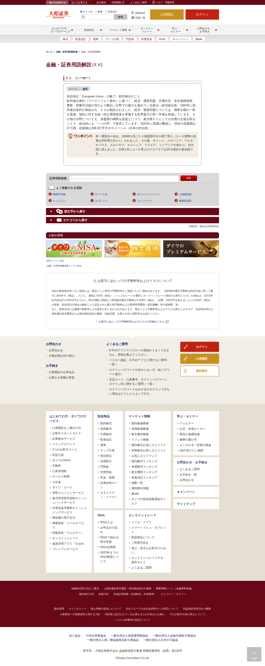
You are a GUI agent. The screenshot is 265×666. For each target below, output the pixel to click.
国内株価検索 (140, 423)
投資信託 (112, 11)
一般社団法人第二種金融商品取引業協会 (113, 639)
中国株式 (106, 434)
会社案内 (101, 2)
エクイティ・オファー (173, 594)
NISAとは (106, 522)
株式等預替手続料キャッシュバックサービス (69, 500)
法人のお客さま (79, 2)
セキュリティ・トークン (109, 494)
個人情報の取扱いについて (106, 608)
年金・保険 (107, 477)
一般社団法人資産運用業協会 (129, 635)
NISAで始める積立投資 (109, 539)
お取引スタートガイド (66, 433)
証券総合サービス (63, 438)
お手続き (52, 365)
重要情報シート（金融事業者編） (175, 588)
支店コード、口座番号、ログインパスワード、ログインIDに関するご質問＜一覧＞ (139, 381)
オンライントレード (65, 538)
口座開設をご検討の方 (66, 427)
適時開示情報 (140, 488)
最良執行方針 (86, 594)
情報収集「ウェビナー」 (68, 532)
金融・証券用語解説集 (67, 51)
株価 (100, 11)
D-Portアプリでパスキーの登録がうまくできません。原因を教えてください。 (139, 352)
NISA (162, 39)
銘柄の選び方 (188, 439)
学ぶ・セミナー (187, 416)
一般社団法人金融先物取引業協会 (174, 635)
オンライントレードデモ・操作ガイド (148, 560)
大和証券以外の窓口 (62, 355)
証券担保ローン (109, 485)
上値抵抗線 (185, 194)
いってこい (59, 200)
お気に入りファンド (144, 455)
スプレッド (101, 200)
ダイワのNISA (61, 460)
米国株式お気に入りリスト (148, 450)
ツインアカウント (63, 444)
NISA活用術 (108, 547)
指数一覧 (137, 482)
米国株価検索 (140, 428)
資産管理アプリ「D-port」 (69, 543)
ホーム (49, 51)
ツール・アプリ (141, 522)
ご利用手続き (140, 542)
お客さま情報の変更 (62, 377)
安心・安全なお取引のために (148, 550)
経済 (85, 88)
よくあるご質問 (138, 2)
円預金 (130, 39)
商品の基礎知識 (190, 434)
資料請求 (140, 13)
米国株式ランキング (144, 466)
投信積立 (106, 455)
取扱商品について (142, 537)
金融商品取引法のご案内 (85, 588)
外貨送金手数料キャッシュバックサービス (69, 510)
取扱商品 (104, 416)
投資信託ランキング (144, 477)
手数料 (56, 465)
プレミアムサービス (65, 549)
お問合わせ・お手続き (192, 462)
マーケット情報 (139, 416)
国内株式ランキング (144, 461)
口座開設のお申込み (62, 372)
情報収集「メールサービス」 (68, 525)
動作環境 (59, 608)
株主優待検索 (140, 434)
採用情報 (117, 2)
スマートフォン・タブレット (148, 529)
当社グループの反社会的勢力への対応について (152, 608)
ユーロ (111, 136)
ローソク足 (101, 194)
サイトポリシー (77, 608)
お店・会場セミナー (193, 428)
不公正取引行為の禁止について (187, 614)
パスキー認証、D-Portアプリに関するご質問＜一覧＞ (139, 362)
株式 (65, 39)
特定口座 (58, 454)
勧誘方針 (104, 594)
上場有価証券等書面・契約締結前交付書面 (127, 588)
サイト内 (87, 11)
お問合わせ (53, 344)
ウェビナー (187, 423)
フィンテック (144, 200)
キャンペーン (180, 39)
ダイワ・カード (62, 487)
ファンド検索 (140, 439)
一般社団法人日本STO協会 (160, 639)
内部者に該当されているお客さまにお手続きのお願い (135, 614)
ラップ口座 (112, 39)
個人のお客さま (57, 2)
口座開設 (166, 14)
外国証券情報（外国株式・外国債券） (134, 594)
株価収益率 (185, 200)
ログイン (202, 14)
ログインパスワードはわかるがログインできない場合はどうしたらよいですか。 (139, 391)
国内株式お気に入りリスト (148, 445)
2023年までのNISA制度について (109, 557)
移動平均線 (59, 194)
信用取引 (106, 461)
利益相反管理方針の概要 (197, 608)
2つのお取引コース (64, 449)
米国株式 (106, 428)
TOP (254, 658)
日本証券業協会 (96, 635)
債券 (95, 39)
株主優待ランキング (144, 472)
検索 (120, 17)
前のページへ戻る (55, 261)
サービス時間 (61, 476)
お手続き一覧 (188, 474)
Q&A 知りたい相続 (192, 450)
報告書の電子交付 (63, 517)
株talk (199, 39)
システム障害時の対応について (132, 619)
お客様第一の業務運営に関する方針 (80, 614)
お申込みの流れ (109, 529)
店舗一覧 (140, 17)
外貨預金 (146, 39)
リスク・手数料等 (165, 2)
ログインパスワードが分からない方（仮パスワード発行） (139, 372)
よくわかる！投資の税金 (195, 445)
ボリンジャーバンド (148, 194)
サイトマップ (186, 504)
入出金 (56, 481)
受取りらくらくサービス (68, 492)
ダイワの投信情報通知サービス (148, 501)
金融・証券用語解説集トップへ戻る (64, 266)
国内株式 (106, 423)
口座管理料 (59, 471)
